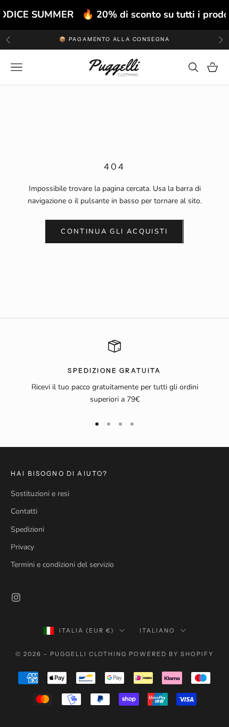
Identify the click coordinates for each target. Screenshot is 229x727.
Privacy (22, 547)
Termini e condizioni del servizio (62, 565)
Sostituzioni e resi (40, 494)
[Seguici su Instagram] (16, 597)
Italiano (157, 630)
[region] (114, 372)
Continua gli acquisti (114, 231)
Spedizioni (27, 529)
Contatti (24, 511)
